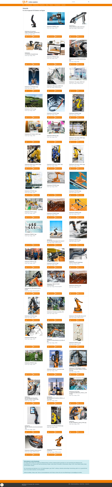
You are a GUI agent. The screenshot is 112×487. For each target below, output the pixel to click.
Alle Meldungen (28, 4)
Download (29, 36)
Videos (47, 4)
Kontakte (63, 4)
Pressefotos (42, 4)
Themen (51, 4)
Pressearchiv (57, 4)
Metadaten (36, 36)
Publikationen (36, 4)
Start (23, 4)
